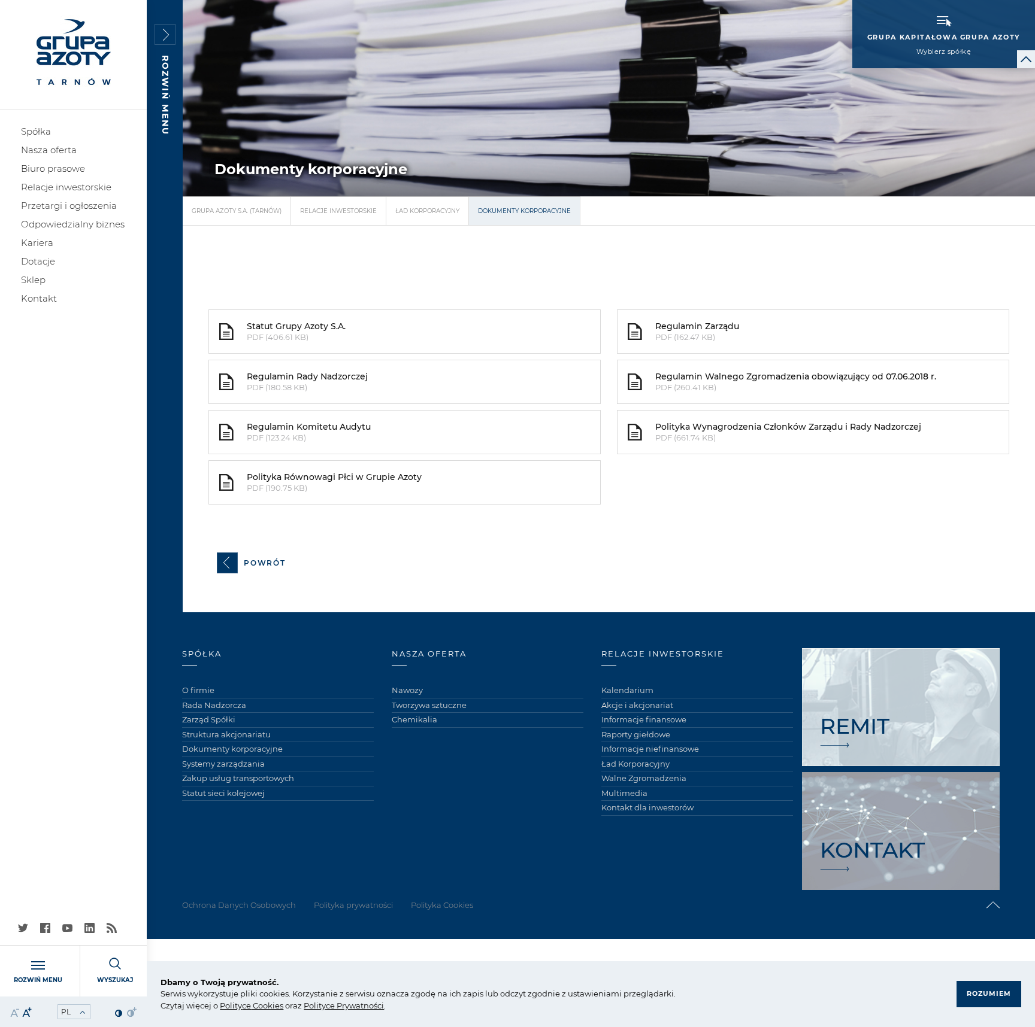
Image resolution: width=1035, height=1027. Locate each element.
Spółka (36, 131)
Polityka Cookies (442, 905)
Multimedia (624, 793)
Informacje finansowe (643, 719)
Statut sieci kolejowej (223, 793)
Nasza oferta (49, 150)
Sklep (33, 279)
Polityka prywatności (353, 905)
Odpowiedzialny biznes (73, 224)
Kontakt (39, 298)
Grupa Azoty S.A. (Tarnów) (237, 211)
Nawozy (407, 690)
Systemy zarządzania (223, 763)
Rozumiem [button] (989, 993)
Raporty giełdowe (635, 734)
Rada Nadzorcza (214, 705)
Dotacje (38, 261)
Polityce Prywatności (344, 1005)
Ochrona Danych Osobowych (239, 905)
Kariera (37, 242)
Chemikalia (414, 719)
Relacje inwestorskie (66, 187)
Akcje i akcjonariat (637, 705)
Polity (231, 1005)
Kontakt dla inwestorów (647, 807)
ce (246, 1005)
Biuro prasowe (53, 168)
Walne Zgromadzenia (643, 778)
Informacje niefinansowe (650, 748)
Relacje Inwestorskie (338, 211)
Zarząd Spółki (208, 719)
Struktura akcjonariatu (226, 734)
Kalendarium (627, 690)
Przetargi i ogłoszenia (69, 205)
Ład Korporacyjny (427, 211)
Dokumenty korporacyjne (232, 748)
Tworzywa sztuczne (429, 705)
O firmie (198, 690)
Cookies (267, 1005)
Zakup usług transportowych (238, 778)
